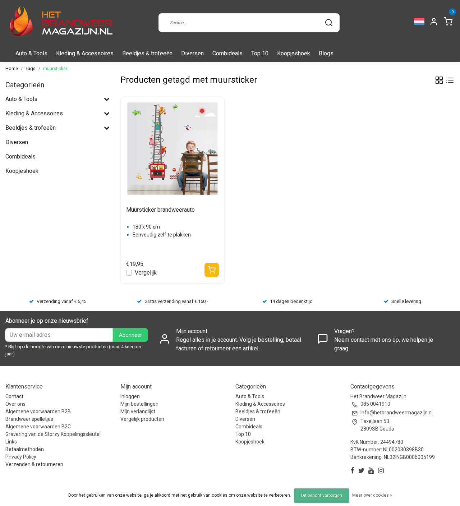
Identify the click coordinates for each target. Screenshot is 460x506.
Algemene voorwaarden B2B (38, 411)
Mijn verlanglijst (137, 411)
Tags (31, 68)
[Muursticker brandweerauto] (172, 148)
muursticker (55, 68)
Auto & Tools (31, 53)
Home (11, 68)
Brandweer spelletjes (29, 419)
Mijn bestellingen (139, 404)
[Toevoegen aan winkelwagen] (211, 270)
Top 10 (259, 53)
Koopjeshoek (293, 53)
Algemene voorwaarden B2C (38, 426)
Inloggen (130, 396)
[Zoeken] (328, 22)
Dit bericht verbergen (321, 495)
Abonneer (130, 335)
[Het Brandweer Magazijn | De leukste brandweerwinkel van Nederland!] (59, 22)
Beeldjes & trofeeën (147, 53)
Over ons (15, 404)
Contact (14, 396)
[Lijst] (450, 80)
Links (11, 442)
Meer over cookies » (372, 495)
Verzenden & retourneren (34, 464)
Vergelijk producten (142, 419)
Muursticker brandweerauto (160, 209)
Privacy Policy (20, 457)
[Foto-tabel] (439, 80)
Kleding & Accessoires (85, 53)
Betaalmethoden (24, 449)
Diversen (192, 53)
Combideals (227, 53)
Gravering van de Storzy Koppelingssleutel (53, 434)
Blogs (326, 53)
